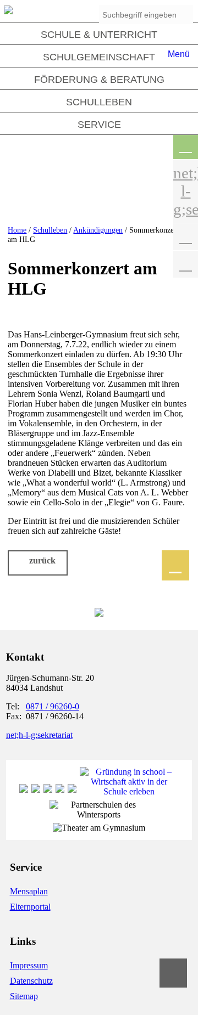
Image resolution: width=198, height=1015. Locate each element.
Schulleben (99, 102)
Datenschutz (31, 980)
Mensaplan (29, 891)
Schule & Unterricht (99, 34)
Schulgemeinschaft (99, 57)
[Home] (8, 11)
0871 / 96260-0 (52, 706)
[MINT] (48, 791)
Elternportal (30, 906)
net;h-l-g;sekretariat (39, 735)
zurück (42, 560)
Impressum (29, 965)
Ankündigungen (98, 229)
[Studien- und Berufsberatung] (60, 791)
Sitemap (24, 996)
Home (17, 229)
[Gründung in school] (129, 791)
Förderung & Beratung (99, 79)
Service (99, 124)
